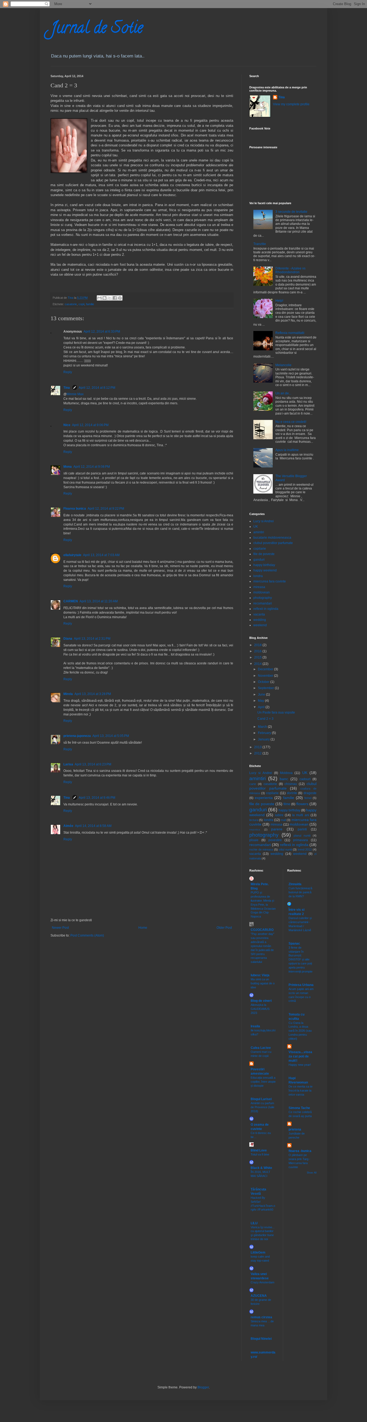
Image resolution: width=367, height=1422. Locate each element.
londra (258, 576)
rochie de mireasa (261, 849)
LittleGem (258, 1252)
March (263, 727)
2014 (258, 664)
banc (284, 779)
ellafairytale (72, 555)
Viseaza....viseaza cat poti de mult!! (300, 1056)
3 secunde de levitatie (291, 212)
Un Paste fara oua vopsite (276, 712)
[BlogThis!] (104, 298)
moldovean (261, 592)
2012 (258, 753)
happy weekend (265, 570)
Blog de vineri (261, 1001)
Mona (67, 467)
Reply (67, 372)
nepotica (254, 829)
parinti (302, 829)
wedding (259, 620)
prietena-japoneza (77, 736)
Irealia (255, 1026)
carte (252, 784)
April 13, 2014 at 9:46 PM (97, 798)
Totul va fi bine (260, 1154)
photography (262, 598)
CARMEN (70, 601)
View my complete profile (291, 104)
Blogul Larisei (261, 1099)
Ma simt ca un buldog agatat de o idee (263, 983)
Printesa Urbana (301, 985)
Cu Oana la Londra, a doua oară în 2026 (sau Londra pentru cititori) (300, 1030)
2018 (258, 645)
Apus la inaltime (287, 450)
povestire (275, 840)
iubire (279, 815)
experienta (264, 797)
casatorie (71, 304)
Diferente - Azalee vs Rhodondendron (290, 270)
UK (255, 526)
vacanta (259, 614)
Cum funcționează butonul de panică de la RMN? (300, 892)
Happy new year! (300, 1064)
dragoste (310, 793)
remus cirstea (261, 1317)
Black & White (261, 1168)
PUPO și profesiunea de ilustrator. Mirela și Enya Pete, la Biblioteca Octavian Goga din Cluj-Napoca (263, 904)
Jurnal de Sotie (97, 29)
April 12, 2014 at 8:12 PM (97, 388)
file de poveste (264, 554)
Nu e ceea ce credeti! (290, 422)
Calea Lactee (261, 1048)
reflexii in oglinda (265, 609)
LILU (254, 1223)
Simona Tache (299, 1108)
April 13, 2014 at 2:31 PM (92, 638)
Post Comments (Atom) (87, 935)
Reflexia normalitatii (289, 333)
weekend (260, 625)
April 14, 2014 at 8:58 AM (93, 826)
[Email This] (99, 298)
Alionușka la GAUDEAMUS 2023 (260, 1008)
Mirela (68, 694)
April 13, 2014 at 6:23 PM (93, 764)
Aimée (68, 826)
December (266, 669)
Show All (311, 1172)
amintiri (258, 532)
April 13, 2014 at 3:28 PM (92, 694)
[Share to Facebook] (114, 298)
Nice (66, 425)
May (261, 701)
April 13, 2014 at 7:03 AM (101, 555)
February (265, 733)
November (266, 676)
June (262, 694)
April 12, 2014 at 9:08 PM (91, 467)
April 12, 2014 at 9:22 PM (106, 508)
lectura (253, 820)
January (264, 739)
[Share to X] (109, 298)
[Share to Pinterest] (120, 298)
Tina (67, 388)
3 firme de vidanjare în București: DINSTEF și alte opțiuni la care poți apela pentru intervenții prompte (300, 959)
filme (286, 804)
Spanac (294, 943)
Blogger (203, 1387)
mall (283, 820)
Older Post (224, 928)
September (266, 688)
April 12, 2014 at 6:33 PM (102, 331)
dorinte (292, 793)
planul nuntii (302, 835)
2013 (258, 747)
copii (81, 304)
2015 (258, 657)
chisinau (291, 784)
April (261, 707)
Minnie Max (75, 394)
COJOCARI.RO (262, 930)
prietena (295, 1129)
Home (142, 928)
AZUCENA (259, 1296)
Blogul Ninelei (261, 1339)
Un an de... (283, 393)
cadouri (305, 779)
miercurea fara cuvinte (269, 581)
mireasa (259, 587)
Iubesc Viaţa (260, 975)
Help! (279, 301)
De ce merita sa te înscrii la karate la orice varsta (300, 1090)
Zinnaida (295, 884)
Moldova (286, 773)
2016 (258, 651)
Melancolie (283, 365)
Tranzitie (259, 244)
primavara (300, 840)
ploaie (253, 840)
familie (90, 304)
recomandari (262, 603)
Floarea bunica (74, 508)
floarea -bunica (300, 1151)
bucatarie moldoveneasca (272, 537)
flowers (302, 804)
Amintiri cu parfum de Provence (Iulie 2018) (262, 1107)
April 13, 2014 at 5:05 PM (110, 736)
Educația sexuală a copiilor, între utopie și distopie (263, 1081)
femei (307, 798)
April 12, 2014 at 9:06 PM (90, 425)
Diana (67, 638)
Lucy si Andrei (263, 521)
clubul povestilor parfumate (273, 543)
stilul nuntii (285, 849)
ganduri (259, 559)
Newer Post (60, 928)
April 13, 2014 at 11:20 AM (99, 601)
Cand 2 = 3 (265, 719)
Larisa (68, 764)
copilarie (259, 548)
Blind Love (259, 1150)
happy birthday (264, 565)
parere (276, 829)
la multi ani (300, 815)
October (264, 682)
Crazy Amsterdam (262, 1282)
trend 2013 (305, 849)
